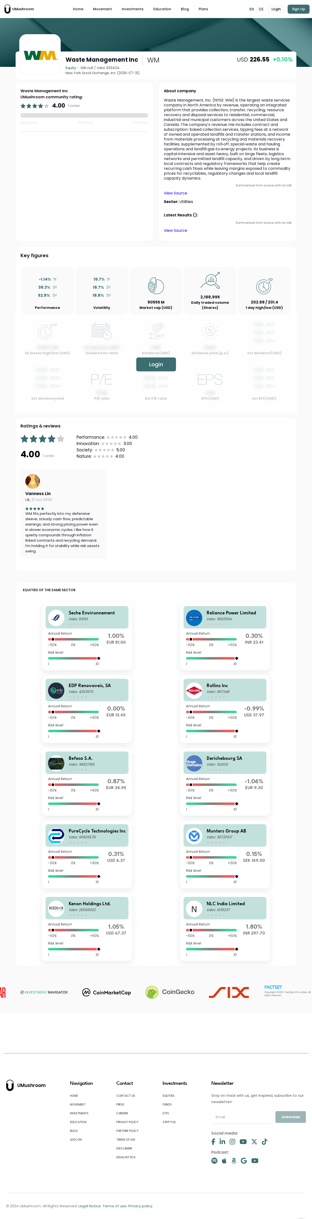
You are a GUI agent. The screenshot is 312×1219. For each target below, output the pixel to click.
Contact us (125, 1096)
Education (162, 9)
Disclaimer (124, 1148)
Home (78, 9)
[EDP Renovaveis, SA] (87, 709)
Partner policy (127, 1131)
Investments (133, 9)
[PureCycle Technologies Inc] (87, 854)
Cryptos (169, 1122)
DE (261, 9)
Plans (203, 9)
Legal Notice (125, 1157)
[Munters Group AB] (225, 854)
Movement (102, 9)
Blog (185, 9)
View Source (175, 193)
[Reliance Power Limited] (225, 636)
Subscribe (291, 1117)
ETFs (166, 1113)
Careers (122, 1113)
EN (251, 9)
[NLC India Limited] (225, 927)
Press (120, 1104)
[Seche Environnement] (87, 636)
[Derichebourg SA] (225, 782)
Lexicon (76, 1140)
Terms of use (125, 1140)
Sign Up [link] (298, 9)
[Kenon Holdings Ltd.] (87, 927)
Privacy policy (127, 1122)
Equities (169, 1096)
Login (276, 9)
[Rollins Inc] (225, 709)
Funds (167, 1104)
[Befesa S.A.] (87, 782)
